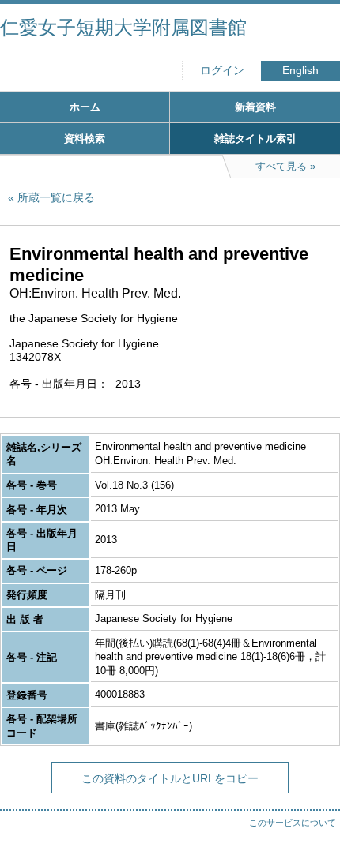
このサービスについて (292, 822)
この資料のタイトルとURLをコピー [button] (170, 778)
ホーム (85, 107)
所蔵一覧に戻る (56, 197)
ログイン (222, 71)
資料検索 (84, 138)
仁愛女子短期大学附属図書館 (123, 27)
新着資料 (255, 107)
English (300, 71)
